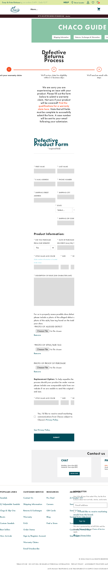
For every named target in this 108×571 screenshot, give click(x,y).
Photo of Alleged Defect (48, 326)
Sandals (3, 497)
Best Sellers (5, 529)
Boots (2, 516)
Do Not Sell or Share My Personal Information (49, 564)
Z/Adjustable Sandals (10, 504)
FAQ (25, 523)
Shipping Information (61, 37)
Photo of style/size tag (47, 345)
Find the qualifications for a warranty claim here (53, 106)
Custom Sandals (7, 523)
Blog (49, 516)
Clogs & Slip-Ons (7, 510)
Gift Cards (51, 510)
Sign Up (82, 521)
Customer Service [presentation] (33, 492)
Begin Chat (74, 473)
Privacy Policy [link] (84, 529)
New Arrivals (6, 535)
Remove (37, 335)
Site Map (104, 564)
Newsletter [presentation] (79, 491)
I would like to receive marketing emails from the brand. (90, 513)
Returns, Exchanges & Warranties (87, 37)
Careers (50, 504)
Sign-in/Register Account (34, 535)
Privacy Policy (52, 419)
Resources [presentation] (53, 492)
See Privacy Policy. (42, 429)
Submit (56, 437)
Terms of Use (22, 564)
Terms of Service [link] (99, 529)
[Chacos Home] (14, 9)
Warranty (27, 516)
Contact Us (28, 497)
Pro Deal (50, 497)
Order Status (29, 529)
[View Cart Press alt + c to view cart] (98, 9)
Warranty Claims (30, 542)
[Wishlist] (93, 2)
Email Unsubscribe (31, 548)
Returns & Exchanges (32, 510)
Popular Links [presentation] (8, 492)
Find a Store (52, 523)
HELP (66, 2)
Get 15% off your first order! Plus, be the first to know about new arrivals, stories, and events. (90, 498)
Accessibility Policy (93, 564)
